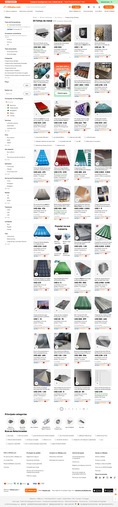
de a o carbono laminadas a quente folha (36, 443)
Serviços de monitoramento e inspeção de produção (35, 471)
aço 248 (78, 141)
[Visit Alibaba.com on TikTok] (115, 477)
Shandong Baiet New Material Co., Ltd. (42, 288)
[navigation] (18, 213)
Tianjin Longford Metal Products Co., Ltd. (62, 130)
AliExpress (33, 498)
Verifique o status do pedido (103, 463)
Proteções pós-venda (33, 467)
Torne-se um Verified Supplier (103, 467)
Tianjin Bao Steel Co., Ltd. (102, 128)
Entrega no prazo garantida (34, 463)
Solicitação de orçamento (56, 460)
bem (27, 85)
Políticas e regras (31, 476)
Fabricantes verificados (56, 456)
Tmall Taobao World (49, 498)
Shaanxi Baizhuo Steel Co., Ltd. (42, 216)
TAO (73, 498)
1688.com (40, 498)
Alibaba (35, 17)
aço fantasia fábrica (59, 137)
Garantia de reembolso (33, 460)
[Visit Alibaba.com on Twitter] (104, 477)
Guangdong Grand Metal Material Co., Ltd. (103, 55)
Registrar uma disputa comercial (81, 465)
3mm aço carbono (23, 435)
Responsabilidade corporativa (12, 463)
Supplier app (46, 490)
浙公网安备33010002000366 (89, 504)
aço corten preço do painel (67, 435)
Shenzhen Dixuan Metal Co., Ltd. (103, 216)
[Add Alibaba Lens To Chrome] (31, 490)
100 (84, 409)
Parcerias (97, 470)
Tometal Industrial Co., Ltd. (61, 179)
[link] (115, 489)
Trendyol (78, 498)
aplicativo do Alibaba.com (83, 490)
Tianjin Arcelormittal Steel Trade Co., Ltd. (42, 130)
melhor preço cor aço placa (93, 141)
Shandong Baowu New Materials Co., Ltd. (82, 216)
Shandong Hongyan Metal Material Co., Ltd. (82, 290)
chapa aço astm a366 (75, 137)
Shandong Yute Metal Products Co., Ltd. (103, 90)
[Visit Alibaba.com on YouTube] (111, 477)
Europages (86, 498)
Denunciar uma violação (79, 477)
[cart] (94, 7)
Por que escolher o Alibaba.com (13, 456)
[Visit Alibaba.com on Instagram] (107, 477)
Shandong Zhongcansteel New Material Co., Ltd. (82, 128)
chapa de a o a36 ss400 (14, 443)
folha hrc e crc (47, 439)
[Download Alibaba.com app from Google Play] (109, 490)
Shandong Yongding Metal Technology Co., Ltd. (42, 93)
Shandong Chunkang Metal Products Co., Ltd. (82, 94)
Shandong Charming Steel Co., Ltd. (103, 252)
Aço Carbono (58, 17)
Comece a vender (100, 460)
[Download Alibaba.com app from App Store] (97, 490)
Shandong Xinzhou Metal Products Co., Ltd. (82, 177)
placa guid (10, 435)
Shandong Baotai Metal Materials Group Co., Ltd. (62, 288)
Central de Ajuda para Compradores (78, 457)
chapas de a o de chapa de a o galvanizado (85, 439)
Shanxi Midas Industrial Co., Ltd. (62, 52)
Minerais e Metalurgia (46, 17)
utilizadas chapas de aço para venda (45, 141)
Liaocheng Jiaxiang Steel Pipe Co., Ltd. (42, 254)
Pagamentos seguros (33, 456)
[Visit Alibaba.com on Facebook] (96, 477)
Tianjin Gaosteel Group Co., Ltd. (42, 180)
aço (102, 439)
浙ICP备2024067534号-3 (106, 504)
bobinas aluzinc (61, 145)
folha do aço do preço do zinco (44, 145)
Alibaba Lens (14, 489)
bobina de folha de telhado (59, 443)
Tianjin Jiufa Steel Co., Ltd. (61, 218)
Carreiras (6, 467)
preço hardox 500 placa (42, 137)
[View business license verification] (76, 504)
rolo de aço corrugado (32, 439)
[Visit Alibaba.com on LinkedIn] (100, 477)
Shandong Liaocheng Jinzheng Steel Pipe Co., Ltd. (82, 55)
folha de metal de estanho (14, 439)
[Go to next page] (87, 409)
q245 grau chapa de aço (85, 435)
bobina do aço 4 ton (102, 435)
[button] (70, 7)
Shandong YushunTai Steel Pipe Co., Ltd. (42, 56)
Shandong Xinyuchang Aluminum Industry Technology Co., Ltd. (103, 288)
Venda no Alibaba (100, 456)
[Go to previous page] (58, 409)
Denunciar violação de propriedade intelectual (79, 473)
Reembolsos (75, 469)
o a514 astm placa (90, 137)
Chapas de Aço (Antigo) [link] (72, 17)
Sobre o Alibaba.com (10, 453)
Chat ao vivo (75, 462)
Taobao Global (67, 498)
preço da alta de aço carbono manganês (43, 435)
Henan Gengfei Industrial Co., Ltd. (103, 180)
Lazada (59, 498)
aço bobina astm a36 (65, 141)
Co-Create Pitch (8, 460)
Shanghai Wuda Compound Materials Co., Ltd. (82, 254)
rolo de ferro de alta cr (62, 439)
